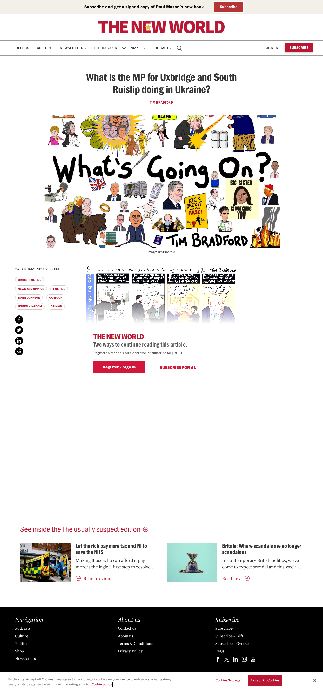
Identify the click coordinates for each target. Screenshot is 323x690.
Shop (19, 651)
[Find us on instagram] (244, 660)
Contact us (127, 628)
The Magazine (106, 48)
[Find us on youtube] (253, 660)
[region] (161, 681)
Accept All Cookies (265, 680)
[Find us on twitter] (226, 660)
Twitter (19, 330)
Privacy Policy (130, 651)
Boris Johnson (29, 297)
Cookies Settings (228, 680)
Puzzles (137, 48)
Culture (44, 48)
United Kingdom (30, 306)
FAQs (219, 651)
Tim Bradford (161, 102)
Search (180, 48)
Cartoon (55, 297)
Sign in (271, 48)
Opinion (56, 306)
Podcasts (161, 48)
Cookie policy (102, 684)
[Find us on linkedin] (235, 660)
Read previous (97, 579)
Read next (232, 579)
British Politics (29, 280)
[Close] (314, 680)
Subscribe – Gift (229, 636)
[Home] (161, 27)
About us (125, 636)
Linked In (19, 341)
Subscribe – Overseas (233, 643)
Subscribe (229, 6)
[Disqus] (161, 444)
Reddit (19, 351)
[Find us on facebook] (217, 660)
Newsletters (73, 48)
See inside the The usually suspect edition (80, 528)
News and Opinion (31, 289)
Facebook (19, 319)
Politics (21, 48)
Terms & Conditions (135, 643)
